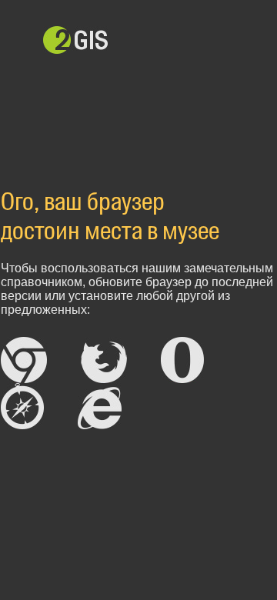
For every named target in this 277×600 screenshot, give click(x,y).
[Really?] (101, 406)
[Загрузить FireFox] (104, 360)
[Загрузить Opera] (182, 360)
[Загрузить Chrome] (24, 360)
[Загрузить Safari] (22, 406)
